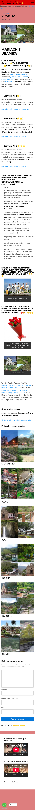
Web (2, 708)
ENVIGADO (6, 274)
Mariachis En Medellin (24, 385)
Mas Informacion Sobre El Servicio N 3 (15, 166)
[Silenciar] (23, 754)
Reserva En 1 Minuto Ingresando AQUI (18, 420)
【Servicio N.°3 (9, 146)
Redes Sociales (7, 79)
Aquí (4, 63)
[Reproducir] (7, 754)
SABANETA (29, 272)
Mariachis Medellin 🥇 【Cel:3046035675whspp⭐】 (13, 2)
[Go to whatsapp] (4, 805)
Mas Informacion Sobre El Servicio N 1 (15, 109)
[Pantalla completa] (25, 754)
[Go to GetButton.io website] (4, 808)
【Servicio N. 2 (9, 118)
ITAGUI (20, 272)
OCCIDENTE (5, 13)
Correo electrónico (9, 698)
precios (13, 77)
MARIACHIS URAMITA (18, 74)
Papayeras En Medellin (17, 392)
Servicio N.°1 (10, 96)
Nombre (4, 689)
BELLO (13, 272)
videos (25, 77)
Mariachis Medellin (8, 385)
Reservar (8, 82)
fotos (19, 77)
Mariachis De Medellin (9, 388)
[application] (16, 749)
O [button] (2, 420)
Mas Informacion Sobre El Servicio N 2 (15, 136)
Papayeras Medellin (8, 390)
